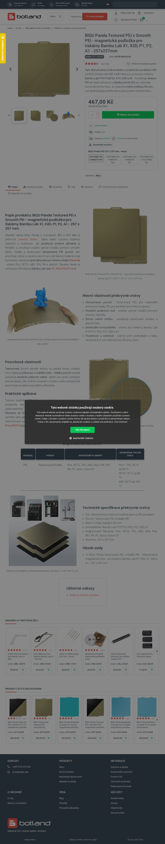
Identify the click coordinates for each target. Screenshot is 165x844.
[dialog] (82, 422)
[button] (82, 438)
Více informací (120, 422)
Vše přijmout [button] (82, 430)
